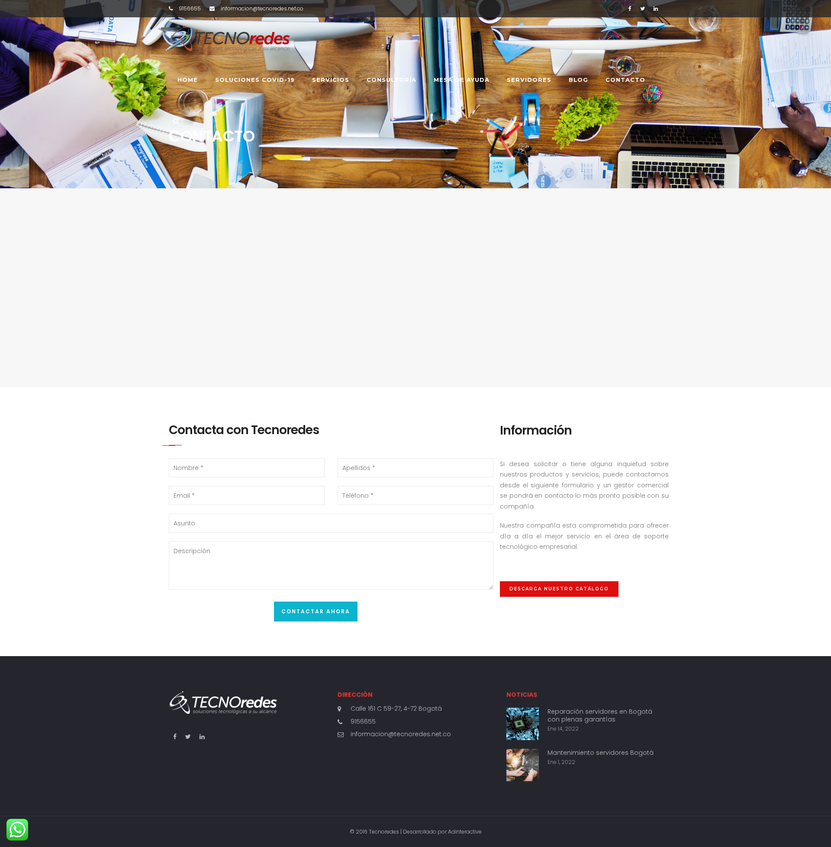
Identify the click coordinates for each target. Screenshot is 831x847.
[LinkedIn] (655, 8)
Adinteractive (465, 831)
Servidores (529, 79)
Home (187, 79)
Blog (578, 79)
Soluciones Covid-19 (255, 79)
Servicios (330, 79)
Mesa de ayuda (462, 79)
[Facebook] (630, 8)
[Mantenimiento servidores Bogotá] (522, 765)
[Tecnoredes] (229, 38)
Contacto (625, 79)
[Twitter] (642, 8)
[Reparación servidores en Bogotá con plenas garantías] (522, 724)
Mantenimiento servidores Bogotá (601, 753)
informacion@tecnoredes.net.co (401, 734)
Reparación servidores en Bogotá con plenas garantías (600, 715)
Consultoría (391, 79)
